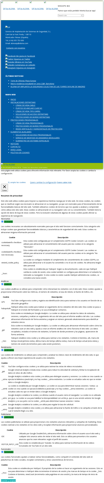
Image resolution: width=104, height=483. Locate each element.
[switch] (2, 221)
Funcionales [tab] (6, 449)
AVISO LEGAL (16, 149)
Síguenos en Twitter (21, 59)
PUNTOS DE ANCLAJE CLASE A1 (29, 108)
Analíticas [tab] (5, 281)
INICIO (13, 99)
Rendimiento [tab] (6, 347)
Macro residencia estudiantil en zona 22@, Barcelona (32, 83)
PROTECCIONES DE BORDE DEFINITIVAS (33, 117)
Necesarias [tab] (5, 219)
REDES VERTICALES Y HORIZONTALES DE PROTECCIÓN (39, 129)
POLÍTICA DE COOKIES (20, 152)
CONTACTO (15, 146)
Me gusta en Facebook (25, 56)
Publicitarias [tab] (6, 414)
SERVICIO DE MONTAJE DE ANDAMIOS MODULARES (38, 138)
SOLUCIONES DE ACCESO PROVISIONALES (33, 135)
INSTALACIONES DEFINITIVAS (23, 102)
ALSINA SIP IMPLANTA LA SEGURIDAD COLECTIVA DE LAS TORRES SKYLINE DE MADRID (48, 86)
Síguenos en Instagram (25, 68)
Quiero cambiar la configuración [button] (43, 182)
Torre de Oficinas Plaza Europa (23, 81)
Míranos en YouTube (23, 62)
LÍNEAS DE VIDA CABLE (25, 105)
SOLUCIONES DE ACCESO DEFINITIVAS (32, 114)
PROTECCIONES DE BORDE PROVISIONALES (34, 126)
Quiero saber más (64, 182)
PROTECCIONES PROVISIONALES (24, 120)
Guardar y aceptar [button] (8, 480)
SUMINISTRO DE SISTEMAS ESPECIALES (32, 141)
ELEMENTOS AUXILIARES (21, 132)
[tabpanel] (52, 252)
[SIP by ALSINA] (29, 8)
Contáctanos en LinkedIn (24, 65)
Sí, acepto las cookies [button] (17, 182)
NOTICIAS (15, 143)
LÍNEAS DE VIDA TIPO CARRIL (28, 111)
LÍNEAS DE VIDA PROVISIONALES (29, 123)
